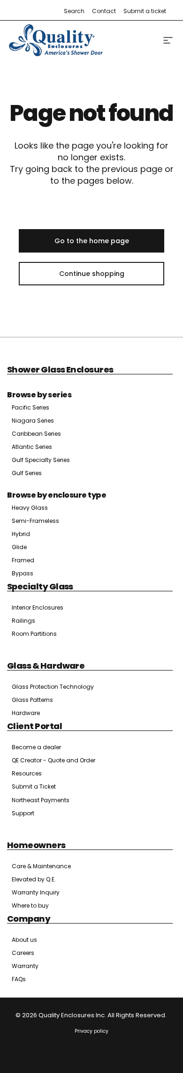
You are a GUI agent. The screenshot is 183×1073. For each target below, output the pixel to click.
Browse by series (39, 394)
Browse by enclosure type (56, 495)
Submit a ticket (144, 11)
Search (74, 11)
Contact (104, 11)
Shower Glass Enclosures (60, 369)
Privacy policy (91, 1031)
